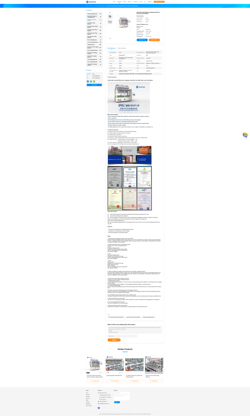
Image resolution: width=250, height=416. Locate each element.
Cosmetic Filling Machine (94, 42)
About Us (88, 398)
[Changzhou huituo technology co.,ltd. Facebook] (99, 408)
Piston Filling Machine (94, 39)
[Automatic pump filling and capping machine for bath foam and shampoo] (124, 23)
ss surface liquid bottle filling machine (116, 317)
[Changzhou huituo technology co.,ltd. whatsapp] (91, 81)
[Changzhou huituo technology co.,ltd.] (91, 2)
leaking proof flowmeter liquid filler (133, 317)
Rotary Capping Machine (94, 50)
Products (88, 394)
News (87, 400)
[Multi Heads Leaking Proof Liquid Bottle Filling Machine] (156, 365)
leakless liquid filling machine (148, 317)
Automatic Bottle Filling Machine (94, 27)
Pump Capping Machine (94, 59)
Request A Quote (159, 1)
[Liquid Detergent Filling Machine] (95, 365)
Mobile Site (88, 403)
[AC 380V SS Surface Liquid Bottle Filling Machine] (115, 365)
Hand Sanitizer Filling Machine (94, 37)
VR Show (88, 396)
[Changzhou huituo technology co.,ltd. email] (88, 81)
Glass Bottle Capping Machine (94, 57)
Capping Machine (94, 44)
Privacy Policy (89, 405)
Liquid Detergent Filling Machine (94, 34)
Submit (114, 340)
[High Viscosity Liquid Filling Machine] (134, 365)
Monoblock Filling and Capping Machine (94, 17)
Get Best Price (142, 40)
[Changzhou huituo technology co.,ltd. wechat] (94, 81)
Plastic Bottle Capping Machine (94, 53)
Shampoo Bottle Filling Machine (94, 30)
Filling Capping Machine (94, 13)
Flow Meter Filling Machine (94, 23)
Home (87, 392)
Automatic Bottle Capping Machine (94, 47)
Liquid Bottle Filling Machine (94, 20)
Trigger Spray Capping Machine (94, 65)
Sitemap (88, 402)
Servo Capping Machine (94, 61)
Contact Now (94, 84)
